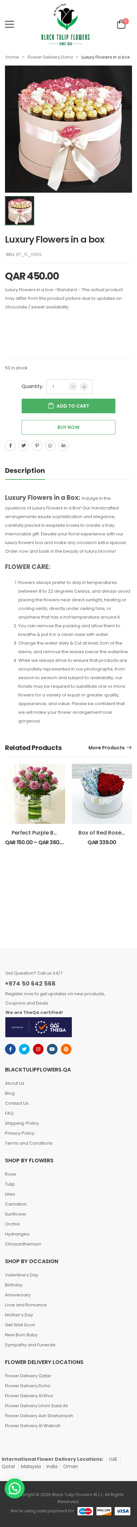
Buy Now (68, 427)
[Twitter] (23, 445)
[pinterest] (66, 1049)
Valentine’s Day (21, 1275)
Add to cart (73, 406)
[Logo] (65, 24)
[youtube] (52, 1049)
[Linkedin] (63, 445)
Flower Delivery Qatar (28, 1376)
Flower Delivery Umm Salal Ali (36, 1406)
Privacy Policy (19, 1133)
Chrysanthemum (23, 1244)
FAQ (9, 1113)
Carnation (16, 1204)
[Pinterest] (37, 445)
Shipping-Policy (22, 1123)
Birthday (14, 1285)
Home (12, 57)
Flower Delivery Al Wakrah (33, 1426)
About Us (14, 1083)
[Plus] (84, 387)
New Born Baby (21, 1335)
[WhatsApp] (50, 445)
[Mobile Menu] (9, 24)
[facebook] (10, 1049)
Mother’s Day (19, 1315)
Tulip (10, 1184)
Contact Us (17, 1103)
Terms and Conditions (29, 1143)
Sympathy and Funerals (30, 1345)
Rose (10, 1174)
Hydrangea (17, 1234)
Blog (10, 1093)
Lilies (10, 1194)
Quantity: (32, 386)
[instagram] (38, 1049)
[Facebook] (10, 445)
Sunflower (16, 1214)
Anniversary (18, 1295)
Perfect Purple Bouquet (42, 833)
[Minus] (73, 387)
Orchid (12, 1224)
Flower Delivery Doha (50, 57)
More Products (106, 747)
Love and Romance (26, 1305)
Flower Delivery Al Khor (29, 1396)
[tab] (31, 470)
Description (25, 470)
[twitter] (24, 1049)
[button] (15, 1488)
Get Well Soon (20, 1325)
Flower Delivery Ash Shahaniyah (39, 1416)
